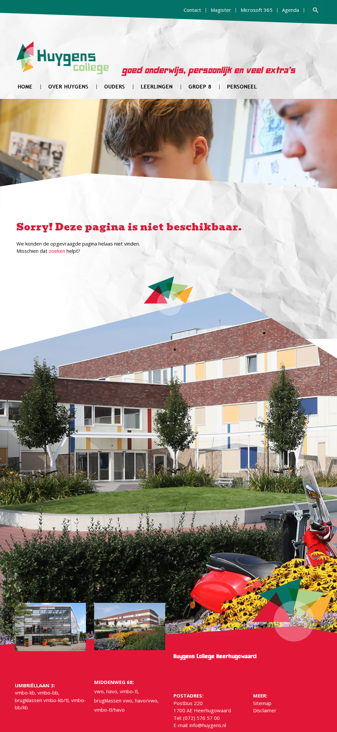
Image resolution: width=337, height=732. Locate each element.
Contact (192, 10)
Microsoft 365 (256, 10)
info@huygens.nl (208, 725)
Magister (221, 10)
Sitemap (262, 703)
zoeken (57, 251)
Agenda (290, 10)
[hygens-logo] (62, 62)
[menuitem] (192, 10)
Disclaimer (264, 710)
